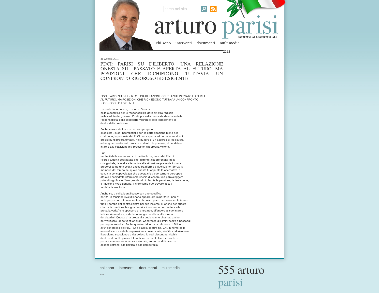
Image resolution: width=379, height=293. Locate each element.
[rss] (213, 9)
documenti (206, 43)
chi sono (163, 43)
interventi (183, 43)
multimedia (229, 43)
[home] (125, 24)
